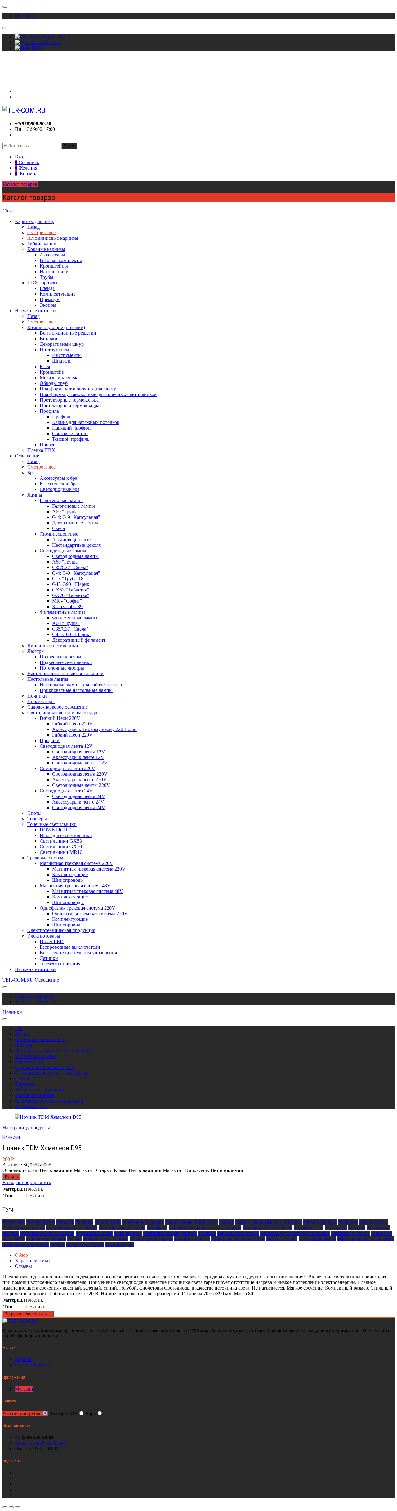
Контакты (12, 80)
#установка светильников (47, 1233)
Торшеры (37, 818)
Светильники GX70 (61, 846)
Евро (91, 1413)
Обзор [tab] (21, 1255)
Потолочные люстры (62, 668)
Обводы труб (54, 383)
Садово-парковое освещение (57, 707)
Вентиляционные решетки (68, 333)
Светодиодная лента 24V (66, 790)
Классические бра (59, 483)
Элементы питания (60, 963)
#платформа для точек (122, 1227)
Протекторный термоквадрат (70, 405)
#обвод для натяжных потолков (268, 1222)
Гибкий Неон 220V (60, 718)
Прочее (47, 444)
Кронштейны (54, 266)
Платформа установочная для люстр (78, 388)
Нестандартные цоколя (76, 545)
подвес (57, 1244)
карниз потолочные (238, 1233)
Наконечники (54, 271)
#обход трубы (373, 1222)
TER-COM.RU (17, 980)
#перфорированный (23, 1227)
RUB (64, 36)
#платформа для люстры (71, 1227)
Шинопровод (66, 924)
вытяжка (207, 1233)
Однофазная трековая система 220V (77, 908)
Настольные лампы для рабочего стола (81, 684)
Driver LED (52, 941)
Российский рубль (21, 1413)
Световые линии (70, 433)
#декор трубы (40, 1222)
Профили (50, 740)
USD (54, 42)
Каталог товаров (20, 184)
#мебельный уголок (143, 1222)
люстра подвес (281, 1238)
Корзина (24, 1359)
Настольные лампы (47, 679)
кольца (74, 1238)
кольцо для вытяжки (151, 1238)
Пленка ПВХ (41, 450)
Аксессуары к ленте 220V (79, 779)
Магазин (24, 15)
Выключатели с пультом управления (78, 952)
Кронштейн (52, 372)
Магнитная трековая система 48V (75, 885)
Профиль (49, 411)
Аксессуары (52, 254)
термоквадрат (119, 1244)
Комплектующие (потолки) (56, 327)
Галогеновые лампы (61, 500)
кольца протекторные (105, 1238)
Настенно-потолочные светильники (65, 673)
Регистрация (28, 97)
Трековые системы (47, 857)
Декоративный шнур (62, 344)
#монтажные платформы (191, 1222)
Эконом (48, 305)
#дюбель (65, 1222)
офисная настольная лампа (365, 1238)
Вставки (48, 338)
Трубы (46, 277)
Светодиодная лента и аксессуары (63, 712)
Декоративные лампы (75, 522)
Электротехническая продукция (61, 930)
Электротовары (43, 935)
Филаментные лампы (62, 612)
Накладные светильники (66, 835)
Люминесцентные (59, 534)
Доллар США (63, 1413)
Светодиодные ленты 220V (81, 785)
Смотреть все (41, 232)
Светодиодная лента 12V (66, 746)
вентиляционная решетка (170, 1233)
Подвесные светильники (66, 662)
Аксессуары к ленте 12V (78, 757)
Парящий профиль (71, 427)
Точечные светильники (52, 824)
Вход (20, 91)
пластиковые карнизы (25, 1244)
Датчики (49, 958)
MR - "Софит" (67, 601)
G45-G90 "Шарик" (71, 584)
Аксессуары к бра (58, 478)
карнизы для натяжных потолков (295, 1233)
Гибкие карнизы (44, 243)
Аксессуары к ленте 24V (78, 802)
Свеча (58, 528)
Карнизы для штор (34, 221)
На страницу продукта (26, 1127)
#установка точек (94, 1233)
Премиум (50, 299)
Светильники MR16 (61, 852)
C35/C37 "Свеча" (70, 567)
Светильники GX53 (61, 841)
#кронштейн (108, 1222)
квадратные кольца (46, 1238)
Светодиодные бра (59, 489)
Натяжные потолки (35, 310)
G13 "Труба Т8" (69, 578)
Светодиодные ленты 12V (80, 762)
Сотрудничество (19, 75)
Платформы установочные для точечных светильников (98, 394)
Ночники (37, 695)
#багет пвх (13, 1222)
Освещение (27, 455)
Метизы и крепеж (58, 377)
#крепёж (84, 1222)
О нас (8, 64)
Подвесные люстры (60, 656)
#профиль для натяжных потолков (205, 1227)
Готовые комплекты (61, 260)
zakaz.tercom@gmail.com (40, 1443)
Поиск (69, 146)
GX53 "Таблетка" (70, 589)
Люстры (36, 651)
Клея (45, 366)
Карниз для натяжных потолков (85, 422)
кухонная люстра (192, 1238)
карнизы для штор (350, 1233)
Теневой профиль (70, 439)
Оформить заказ (32, 1364)
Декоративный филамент (78, 640)
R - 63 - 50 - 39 (67, 606)
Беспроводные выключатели (70, 947)
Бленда (47, 288)
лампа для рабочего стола (238, 1238)
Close (8, 210)
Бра (31, 472)
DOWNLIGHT (55, 829)
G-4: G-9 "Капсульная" (76, 517)
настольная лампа (317, 1238)
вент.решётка (128, 1233)
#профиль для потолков (267, 1227)
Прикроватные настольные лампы (76, 690)
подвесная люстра (85, 1244)
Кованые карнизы (46, 249)
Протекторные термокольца (69, 400)
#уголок (356, 1227)
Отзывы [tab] (23, 1266)
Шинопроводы (68, 880)
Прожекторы (41, 701)
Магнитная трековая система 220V (76, 863)
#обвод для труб (320, 1222)
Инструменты (54, 349)
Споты (34, 813)
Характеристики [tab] (32, 1260)
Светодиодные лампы (63, 550)
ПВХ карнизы (42, 282)
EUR (36, 48)
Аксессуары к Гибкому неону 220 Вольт (94, 729)
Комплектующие (57, 293)
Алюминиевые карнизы (52, 238)
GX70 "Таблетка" (70, 595)
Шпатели (62, 360)
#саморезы (336, 1227)
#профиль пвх (308, 1227)
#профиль (157, 1227)
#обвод (226, 1222)
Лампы (34, 494)
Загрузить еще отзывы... (28, 1314)
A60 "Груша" (66, 511)
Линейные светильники (52, 645)
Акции (9, 69)
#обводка (348, 1222)
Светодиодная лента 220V (67, 768)
